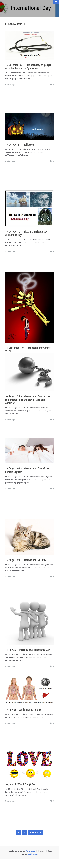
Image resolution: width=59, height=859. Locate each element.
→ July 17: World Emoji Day (20, 784)
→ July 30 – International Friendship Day (27, 649)
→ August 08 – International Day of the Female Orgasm (27, 470)
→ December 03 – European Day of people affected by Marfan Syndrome (28, 66)
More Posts (35, 832)
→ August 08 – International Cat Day (25, 560)
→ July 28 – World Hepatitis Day (23, 709)
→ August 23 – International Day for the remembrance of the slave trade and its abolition (27, 399)
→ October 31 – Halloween (20, 144)
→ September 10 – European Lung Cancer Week (27, 349)
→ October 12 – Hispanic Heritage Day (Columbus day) (26, 233)
